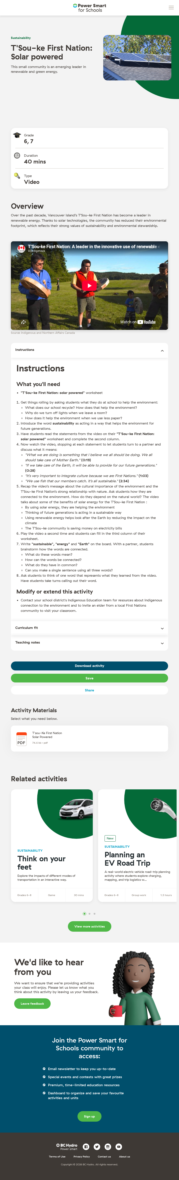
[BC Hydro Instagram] (109, 1146)
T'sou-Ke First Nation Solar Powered (47, 735)
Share (89, 690)
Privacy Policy (82, 1156)
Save (89, 678)
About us (124, 1156)
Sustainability (21, 38)
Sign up (89, 1116)
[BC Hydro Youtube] (120, 1146)
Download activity (89, 665)
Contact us (104, 1156)
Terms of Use (57, 1156)
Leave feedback (32, 1004)
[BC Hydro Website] (68, 1146)
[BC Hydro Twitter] (98, 1146)
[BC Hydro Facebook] (88, 1146)
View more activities (89, 926)
